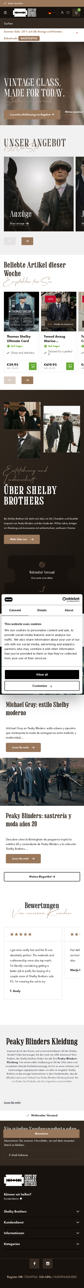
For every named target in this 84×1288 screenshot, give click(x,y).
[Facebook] (34, 1264)
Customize (39, 685)
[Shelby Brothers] (24, 12)
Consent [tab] (15, 610)
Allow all (42, 674)
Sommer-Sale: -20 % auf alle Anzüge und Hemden (33, 35)
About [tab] (69, 610)
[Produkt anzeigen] (33, 366)
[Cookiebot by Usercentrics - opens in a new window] (62, 599)
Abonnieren (41, 1133)
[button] (27, 241)
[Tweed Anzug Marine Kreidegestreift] (58, 311)
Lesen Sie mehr (20, 747)
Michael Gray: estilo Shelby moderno (37, 708)
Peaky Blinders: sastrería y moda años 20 (38, 820)
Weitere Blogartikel (40, 876)
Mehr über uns (18, 539)
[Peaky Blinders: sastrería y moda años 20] (42, 782)
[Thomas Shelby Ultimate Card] (21, 311)
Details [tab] (42, 610)
